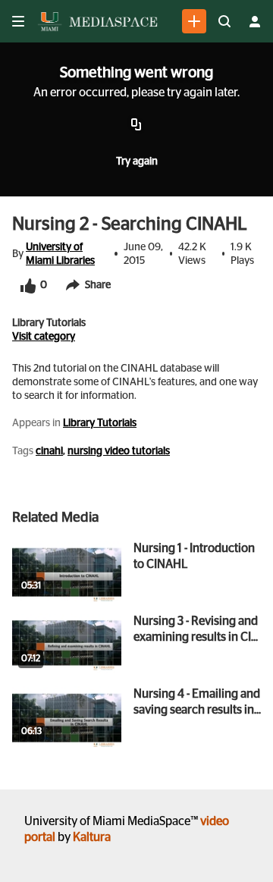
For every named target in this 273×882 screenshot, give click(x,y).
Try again (137, 161)
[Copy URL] (136, 125)
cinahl (49, 451)
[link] (194, 21)
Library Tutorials (99, 423)
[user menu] (255, 21)
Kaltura (92, 837)
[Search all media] (224, 21)
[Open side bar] (18, 21)
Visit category (43, 336)
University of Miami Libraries (60, 254)
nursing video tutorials (118, 451)
